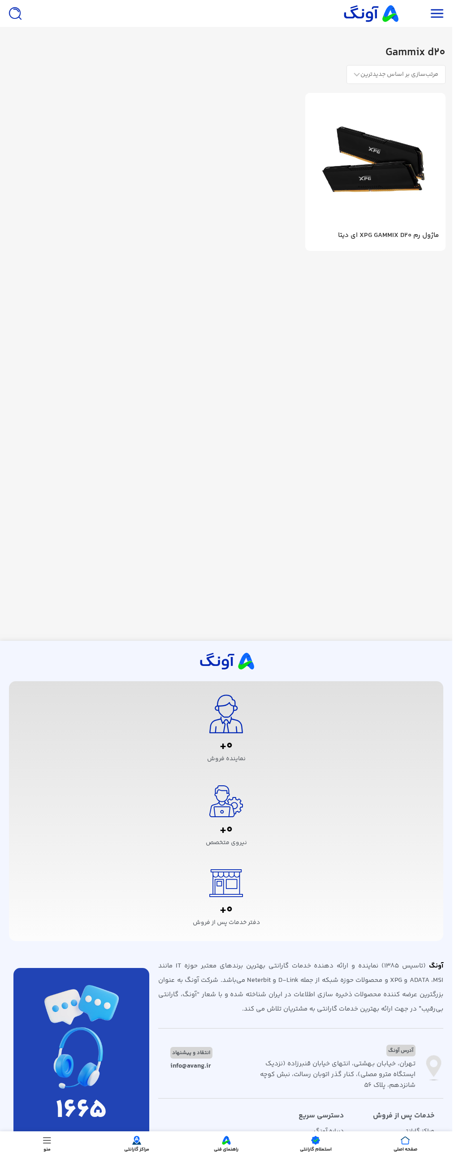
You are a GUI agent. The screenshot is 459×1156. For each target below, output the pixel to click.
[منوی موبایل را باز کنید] (437, 13)
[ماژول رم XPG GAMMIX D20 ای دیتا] (375, 163)
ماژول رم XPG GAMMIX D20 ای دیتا (388, 235)
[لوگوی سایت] (370, 13)
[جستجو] (15, 13)
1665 (81, 1111)
